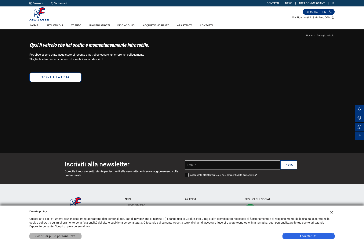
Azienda (76, 25)
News (288, 3)
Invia (289, 165)
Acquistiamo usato (156, 25)
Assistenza (184, 25)
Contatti (273, 3)
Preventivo (39, 3)
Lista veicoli (54, 25)
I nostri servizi (99, 25)
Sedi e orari (60, 3)
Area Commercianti (312, 3)
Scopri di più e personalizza (55, 236)
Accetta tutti (309, 236)
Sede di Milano (136, 204)
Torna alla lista (55, 77)
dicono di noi (126, 25)
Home (34, 25)
